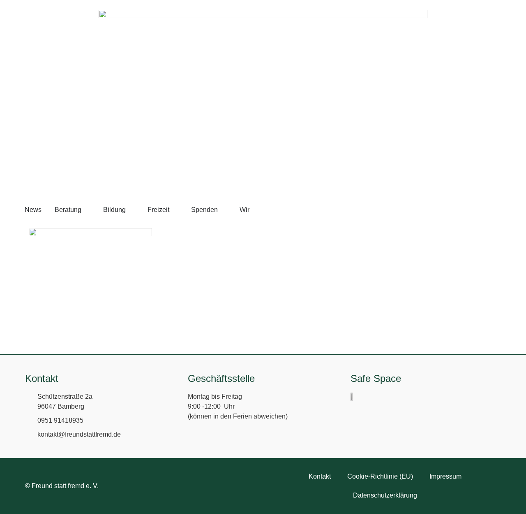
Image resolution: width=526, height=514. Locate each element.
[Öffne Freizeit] (174, 210)
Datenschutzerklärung (385, 495)
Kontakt (320, 476)
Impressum (445, 476)
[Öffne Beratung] (86, 210)
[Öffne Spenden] (223, 210)
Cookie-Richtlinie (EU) (380, 476)
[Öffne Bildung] (131, 210)
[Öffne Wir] (254, 210)
